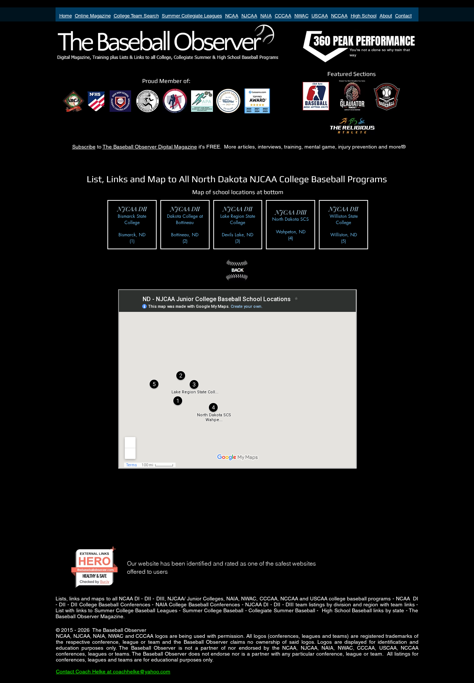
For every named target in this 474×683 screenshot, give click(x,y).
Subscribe (84, 147)
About (386, 16)
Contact (403, 16)
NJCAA (249, 16)
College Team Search (136, 16)
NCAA (231, 16)
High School (364, 16)
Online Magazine (93, 16)
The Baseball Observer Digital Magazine (150, 147)
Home (65, 16)
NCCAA (339, 16)
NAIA (266, 16)
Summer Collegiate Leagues (192, 16)
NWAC (301, 16)
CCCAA (283, 16)
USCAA (319, 16)
